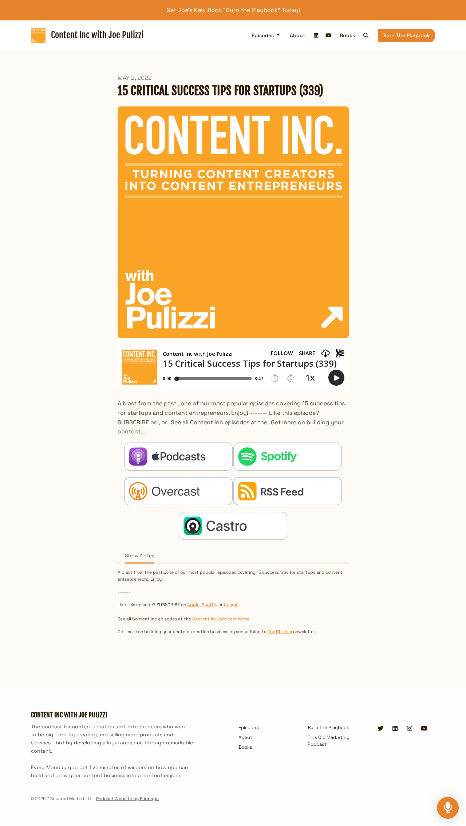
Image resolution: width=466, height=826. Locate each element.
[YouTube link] (328, 35)
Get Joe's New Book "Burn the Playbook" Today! (233, 10)
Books (347, 35)
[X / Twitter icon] (380, 728)
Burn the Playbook (406, 35)
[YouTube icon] (424, 728)
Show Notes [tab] (139, 555)
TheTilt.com (280, 632)
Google (231, 605)
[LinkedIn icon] (395, 728)
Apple (193, 605)
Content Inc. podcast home (220, 619)
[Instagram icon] (409, 728)
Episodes (263, 35)
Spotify (209, 605)
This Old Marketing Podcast (329, 740)
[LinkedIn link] (316, 35)
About (297, 35)
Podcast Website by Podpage (127, 799)
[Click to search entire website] (366, 35)
